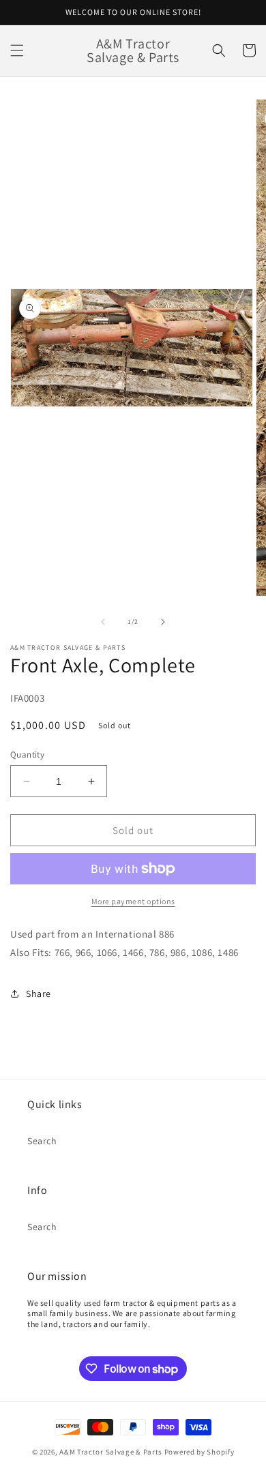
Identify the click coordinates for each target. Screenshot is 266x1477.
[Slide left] (103, 622)
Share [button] (38, 993)
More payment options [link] (133, 901)
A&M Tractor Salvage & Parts (110, 1452)
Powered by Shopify (199, 1452)
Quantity (27, 754)
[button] (17, 50)
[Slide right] (163, 622)
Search (42, 1141)
